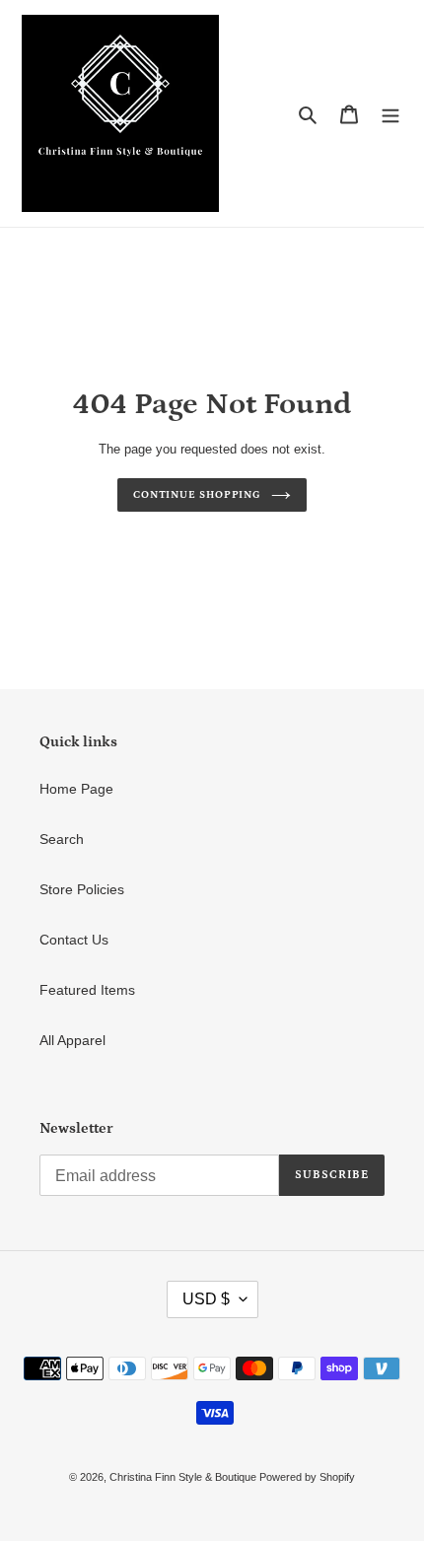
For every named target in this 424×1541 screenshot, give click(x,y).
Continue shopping (197, 494)
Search (61, 839)
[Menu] (390, 113)
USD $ (206, 1299)
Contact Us (73, 939)
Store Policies (81, 889)
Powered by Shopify (307, 1477)
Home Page (76, 789)
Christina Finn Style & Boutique (184, 1477)
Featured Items (87, 990)
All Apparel (72, 1040)
